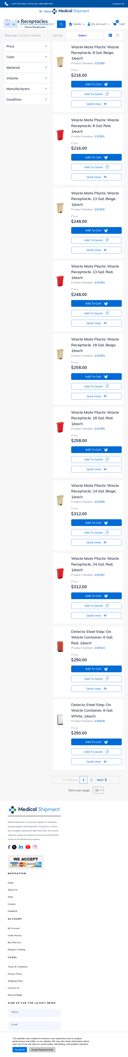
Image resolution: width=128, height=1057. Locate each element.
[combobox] (37, 24)
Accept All (20, 1049)
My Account (14, 928)
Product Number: (88, 63)
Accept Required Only (42, 1049)
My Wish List (14, 942)
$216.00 (79, 75)
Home (11, 882)
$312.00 (79, 513)
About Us (12, 889)
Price (74, 70)
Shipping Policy (15, 980)
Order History (15, 935)
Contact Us (118, 3)
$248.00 (79, 221)
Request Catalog (16, 949)
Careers (12, 904)
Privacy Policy (15, 973)
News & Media (15, 995)
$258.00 (79, 367)
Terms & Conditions (18, 966)
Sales (10, 896)
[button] (9, 847)
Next (101, 780)
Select (82, 35)
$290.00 (79, 659)
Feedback (12, 911)
